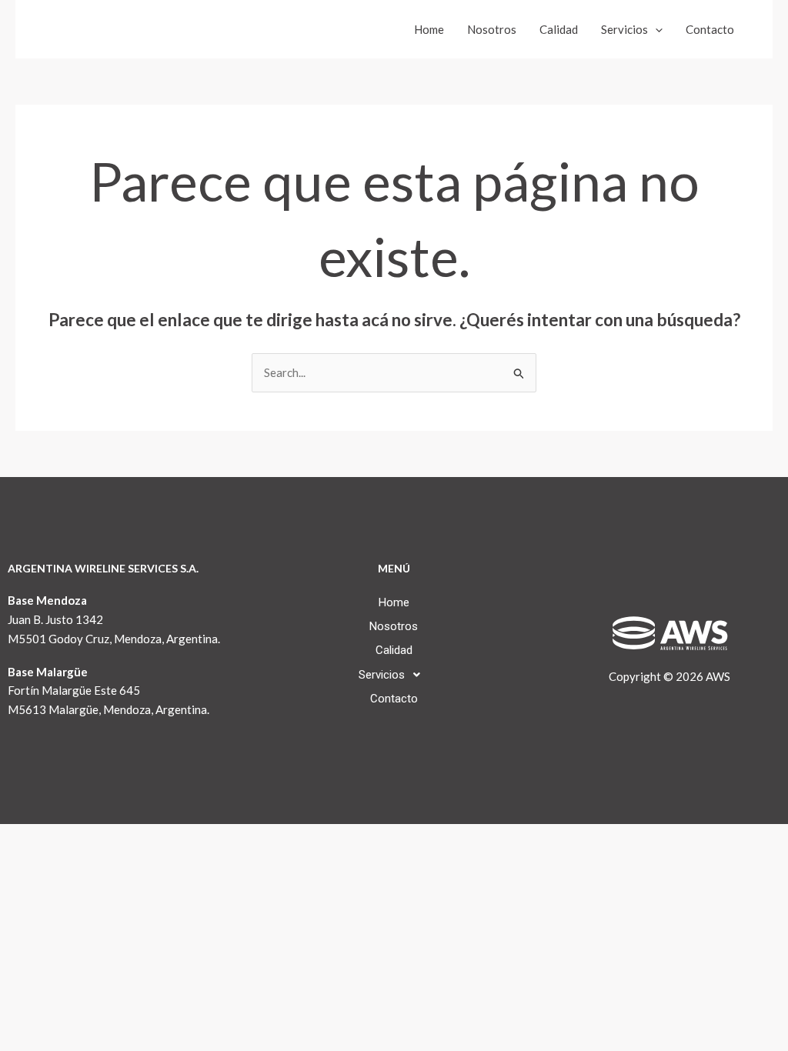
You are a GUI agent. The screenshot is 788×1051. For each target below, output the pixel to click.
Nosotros (491, 29)
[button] (655, 29)
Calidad (558, 29)
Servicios (624, 29)
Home (429, 29)
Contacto (710, 29)
